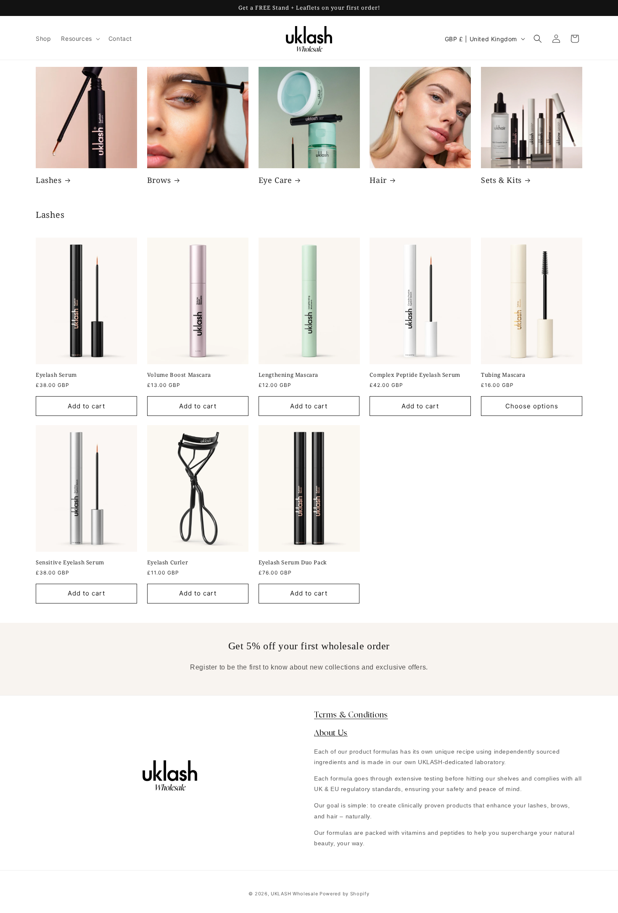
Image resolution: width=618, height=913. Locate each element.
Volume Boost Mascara (179, 374)
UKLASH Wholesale (294, 894)
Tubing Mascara (503, 374)
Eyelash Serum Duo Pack (293, 562)
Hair (378, 180)
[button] (79, 39)
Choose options (531, 406)
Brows (159, 180)
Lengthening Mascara (288, 374)
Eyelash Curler (167, 562)
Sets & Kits (501, 180)
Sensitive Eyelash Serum (70, 562)
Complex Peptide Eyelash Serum (415, 374)
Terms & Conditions (351, 715)
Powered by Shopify (345, 894)
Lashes (49, 180)
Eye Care (275, 180)
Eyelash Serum (56, 374)
